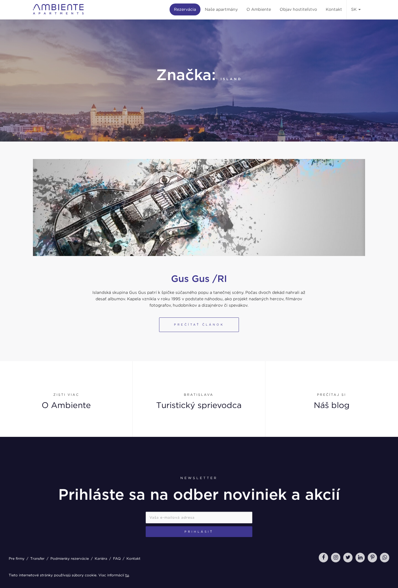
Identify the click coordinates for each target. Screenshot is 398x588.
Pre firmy (16, 558)
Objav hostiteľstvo (298, 9)
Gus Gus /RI (199, 278)
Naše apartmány (221, 9)
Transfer (37, 558)
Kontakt (334, 9)
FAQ (117, 558)
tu (127, 575)
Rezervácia (185, 9)
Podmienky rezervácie (69, 558)
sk (354, 9)
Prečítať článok (199, 324)
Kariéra (101, 558)
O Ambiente (258, 9)
